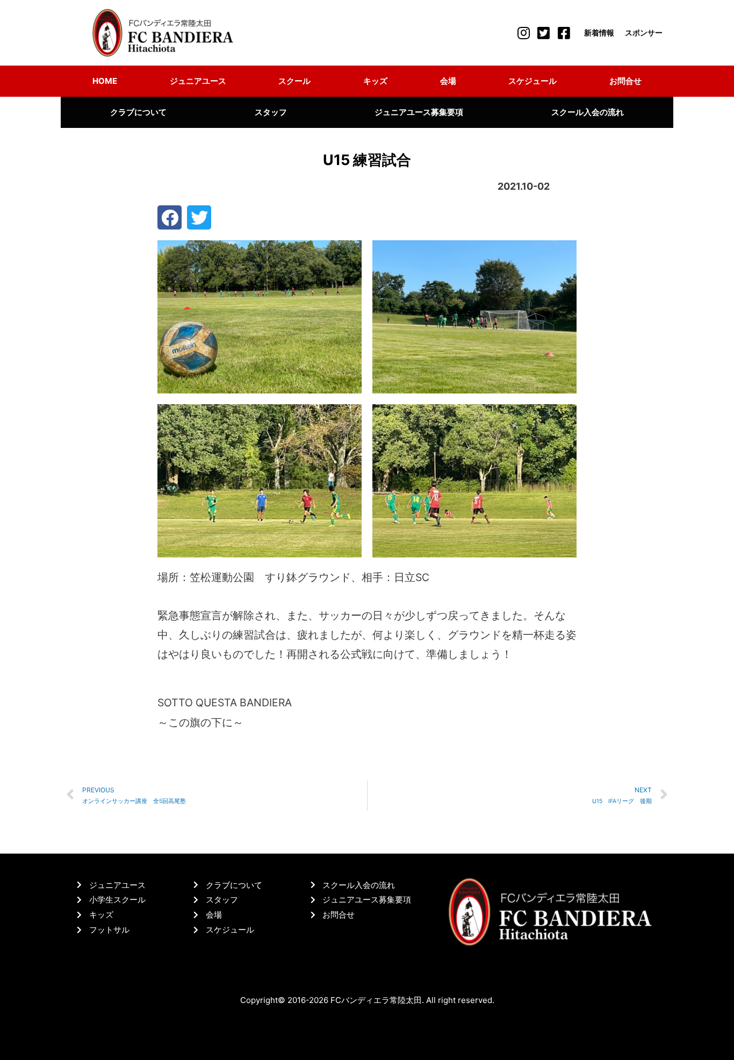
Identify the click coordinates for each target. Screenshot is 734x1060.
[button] (169, 217)
